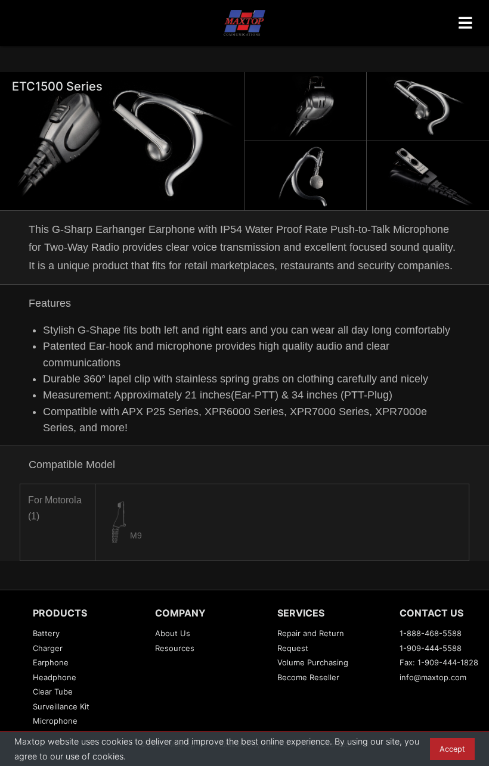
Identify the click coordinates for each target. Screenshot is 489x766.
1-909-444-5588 (431, 648)
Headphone (54, 677)
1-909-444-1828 (447, 662)
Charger (48, 648)
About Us (172, 633)
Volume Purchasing (312, 662)
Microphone (55, 720)
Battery (46, 633)
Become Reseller (308, 677)
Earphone (51, 662)
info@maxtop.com (433, 677)
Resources (174, 648)
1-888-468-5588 (431, 633)
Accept (452, 749)
